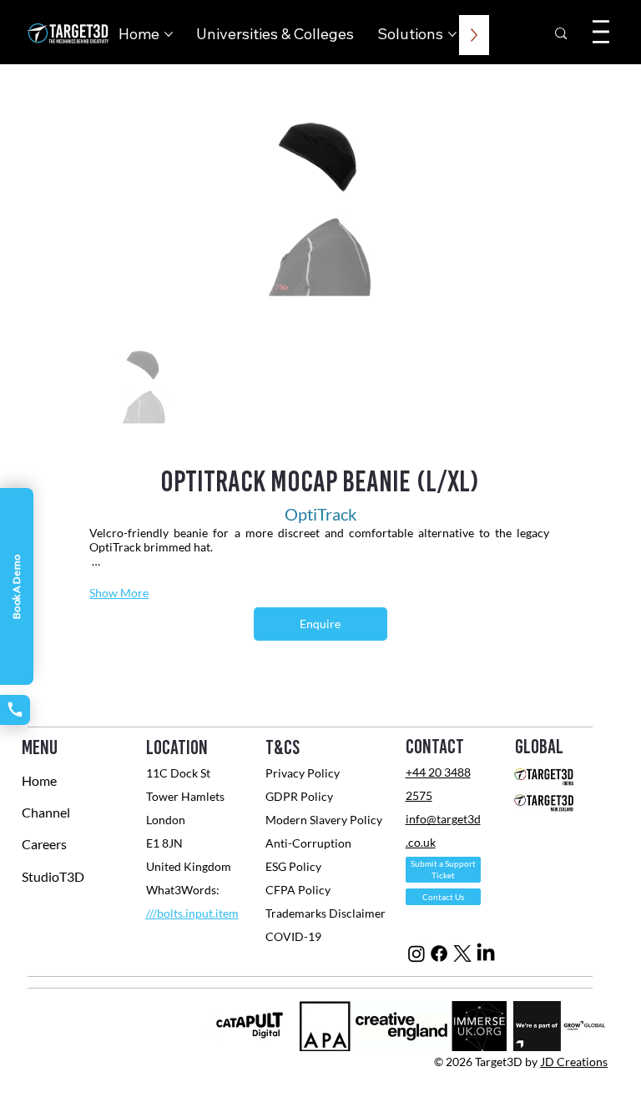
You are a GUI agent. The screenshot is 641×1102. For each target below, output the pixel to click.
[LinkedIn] (486, 953)
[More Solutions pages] (452, 34)
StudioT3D (53, 876)
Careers (44, 844)
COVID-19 (294, 936)
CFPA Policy (298, 890)
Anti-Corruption (309, 843)
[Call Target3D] (15, 710)
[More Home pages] (168, 34)
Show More (119, 593)
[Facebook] (439, 953)
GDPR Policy (299, 796)
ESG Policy (293, 866)
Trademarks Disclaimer (325, 913)
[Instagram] (416, 953)
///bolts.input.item (192, 913)
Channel (46, 812)
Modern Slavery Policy (323, 820)
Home (39, 780)
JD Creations (574, 1061)
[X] (462, 953)
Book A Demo (16, 586)
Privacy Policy (302, 773)
